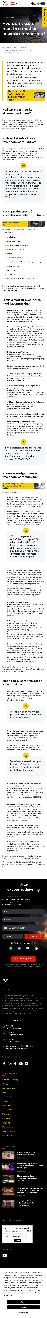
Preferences (23, 1312)
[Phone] (10, 948)
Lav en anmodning (45, 17)
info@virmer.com (14, 456)
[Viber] (27, 948)
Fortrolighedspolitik (35, 967)
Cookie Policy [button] (29, 1290)
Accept (23, 1302)
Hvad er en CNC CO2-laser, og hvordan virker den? (17, 95)
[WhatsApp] (36, 948)
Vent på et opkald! (23, 959)
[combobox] (6, 928)
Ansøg (34, 936)
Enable (17, 1240)
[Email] (19, 948)
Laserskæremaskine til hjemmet (12, 224)
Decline (23, 1307)
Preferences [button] (8, 1295)
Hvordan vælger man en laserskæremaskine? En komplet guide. (16, 486)
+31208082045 (21, 459)
